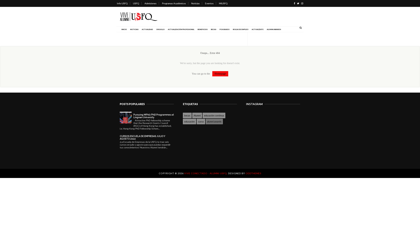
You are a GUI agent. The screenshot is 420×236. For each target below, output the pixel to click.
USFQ (136, 3)
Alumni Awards (274, 29)
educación (189, 121)
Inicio (124, 29)
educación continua (214, 115)
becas (187, 115)
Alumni (197, 115)
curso (201, 121)
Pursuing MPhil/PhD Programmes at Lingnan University (153, 116)
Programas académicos (174, 3)
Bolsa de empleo (240, 29)
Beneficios (203, 29)
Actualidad (147, 29)
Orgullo (160, 29)
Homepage (220, 73)
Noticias (195, 3)
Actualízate (257, 29)
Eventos (209, 3)
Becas (213, 29)
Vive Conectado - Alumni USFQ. (206, 173)
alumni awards (214, 121)
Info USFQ (122, 3)
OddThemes (253, 173)
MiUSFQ (223, 3)
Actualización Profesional (181, 29)
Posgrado (225, 29)
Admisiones (151, 3)
